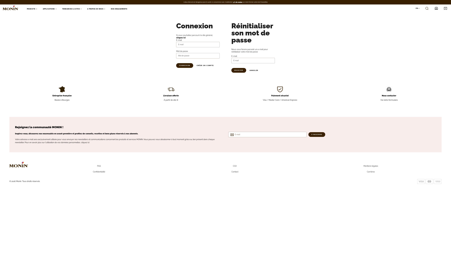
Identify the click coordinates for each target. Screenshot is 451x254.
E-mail (234, 56)
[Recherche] (427, 8)
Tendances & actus (71, 9)
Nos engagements (119, 9)
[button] (445, 8)
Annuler (254, 70)
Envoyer (238, 70)
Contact (234, 172)
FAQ (99, 166)
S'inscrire (316, 134)
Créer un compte (205, 65)
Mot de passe (182, 51)
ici (88, 142)
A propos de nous (95, 9)
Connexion (184, 65)
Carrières (371, 172)
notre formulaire (391, 100)
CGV (235, 166)
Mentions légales (371, 166)
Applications (49, 9)
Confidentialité (99, 172)
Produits (31, 9)
